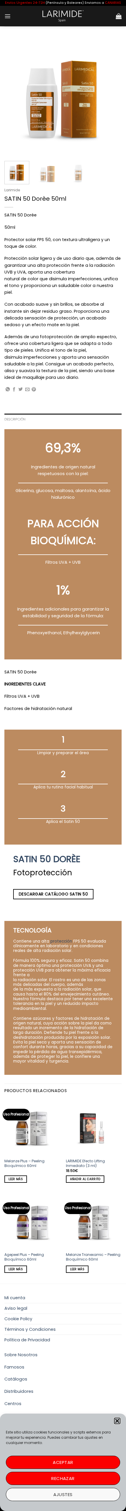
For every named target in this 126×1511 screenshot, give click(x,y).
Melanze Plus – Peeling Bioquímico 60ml (24, 1163)
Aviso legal (15, 1308)
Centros (12, 1404)
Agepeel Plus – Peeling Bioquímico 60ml (24, 1257)
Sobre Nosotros (21, 1355)
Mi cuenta (14, 1298)
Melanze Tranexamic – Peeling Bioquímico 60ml (93, 1257)
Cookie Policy (18, 1319)
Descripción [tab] (15, 419)
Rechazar (63, 1478)
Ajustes (62, 1494)
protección (61, 941)
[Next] (112, 96)
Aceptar (63, 1462)
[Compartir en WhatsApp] (8, 389)
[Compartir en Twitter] (20, 389)
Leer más (15, 1179)
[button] (117, 1421)
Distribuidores (18, 1391)
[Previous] (14, 96)
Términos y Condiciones (30, 1329)
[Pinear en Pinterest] (34, 389)
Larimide (12, 190)
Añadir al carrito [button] (85, 1179)
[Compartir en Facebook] (14, 389)
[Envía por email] (27, 389)
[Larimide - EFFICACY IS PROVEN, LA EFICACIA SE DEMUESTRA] (63, 16)
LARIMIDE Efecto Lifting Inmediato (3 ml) (85, 1163)
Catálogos (15, 1379)
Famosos (14, 1367)
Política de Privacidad (27, 1340)
